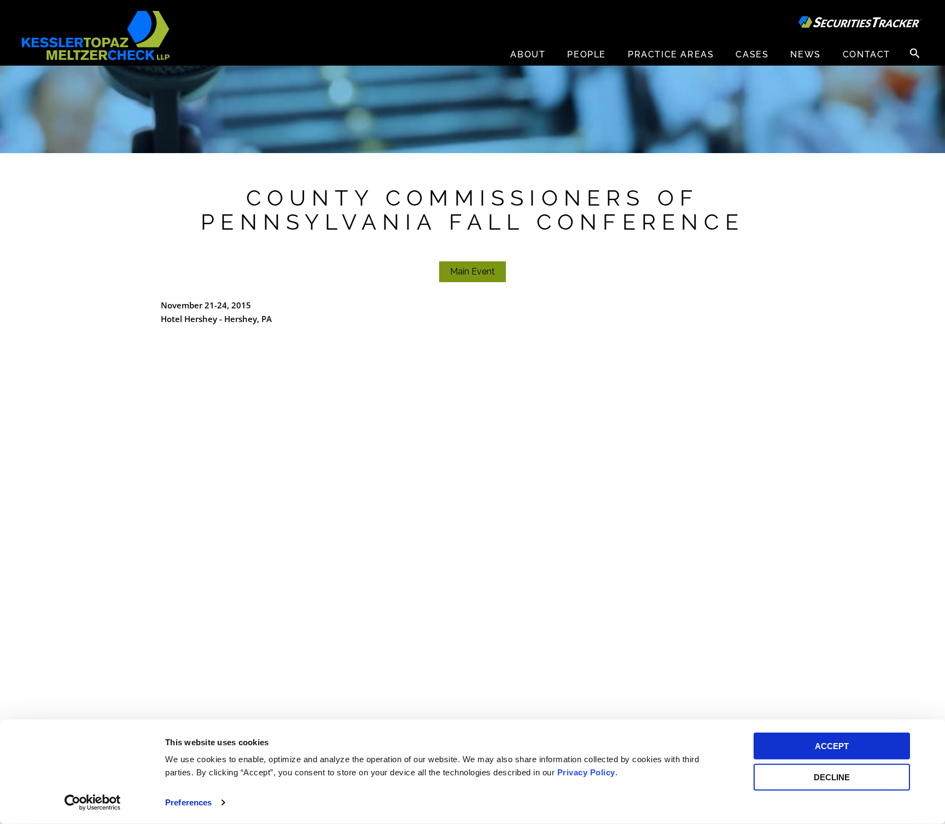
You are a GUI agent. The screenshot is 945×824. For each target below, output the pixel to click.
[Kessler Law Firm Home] (96, 35)
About (527, 54)
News (805, 54)
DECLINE (832, 776)
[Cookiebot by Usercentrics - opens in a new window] (93, 802)
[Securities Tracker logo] (860, 23)
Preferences (188, 802)
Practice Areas (671, 54)
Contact (866, 54)
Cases (752, 54)
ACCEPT (832, 746)
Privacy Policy (586, 772)
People (586, 54)
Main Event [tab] (472, 271)
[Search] (915, 53)
